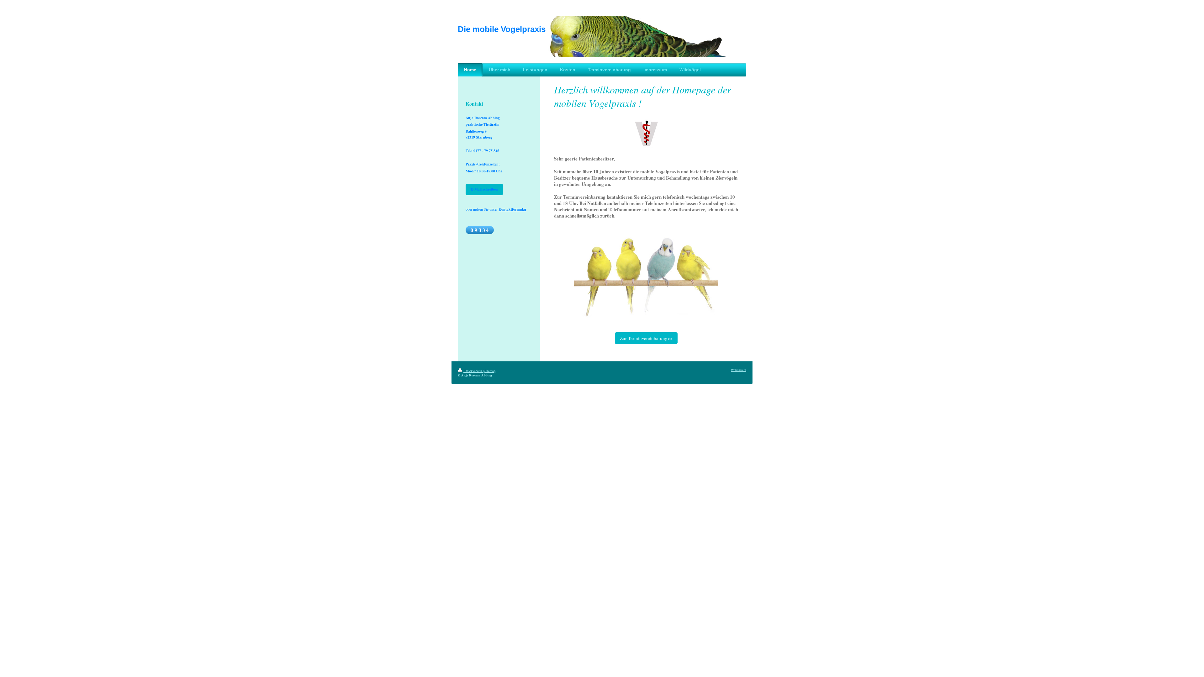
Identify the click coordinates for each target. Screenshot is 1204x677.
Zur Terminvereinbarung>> (646, 338)
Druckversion (473, 371)
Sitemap (489, 371)
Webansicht (738, 370)
